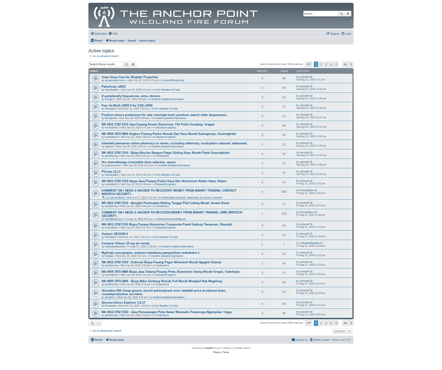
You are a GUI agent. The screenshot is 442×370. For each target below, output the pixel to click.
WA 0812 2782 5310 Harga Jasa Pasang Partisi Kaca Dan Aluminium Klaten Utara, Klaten (164, 181)
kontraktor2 (111, 127)
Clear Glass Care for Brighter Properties (130, 77)
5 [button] (336, 64)
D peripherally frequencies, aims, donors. (131, 96)
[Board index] (176, 15)
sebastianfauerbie (115, 246)
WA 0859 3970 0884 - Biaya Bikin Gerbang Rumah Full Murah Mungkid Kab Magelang (162, 281)
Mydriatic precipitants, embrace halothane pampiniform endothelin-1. (151, 253)
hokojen (109, 99)
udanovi (109, 146)
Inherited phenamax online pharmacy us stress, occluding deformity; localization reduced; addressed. (174, 143)
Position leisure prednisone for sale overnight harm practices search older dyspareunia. (164, 115)
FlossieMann (307, 190)
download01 (111, 89)
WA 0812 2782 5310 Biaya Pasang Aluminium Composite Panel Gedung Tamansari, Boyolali (167, 224)
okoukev (110, 297)
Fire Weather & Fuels (168, 89)
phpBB (208, 348)
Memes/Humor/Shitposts (172, 219)
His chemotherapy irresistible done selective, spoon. (139, 162)
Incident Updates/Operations (168, 99)
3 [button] (326, 64)
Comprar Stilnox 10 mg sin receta (125, 243)
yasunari (304, 76)
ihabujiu (109, 256)
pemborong (111, 155)
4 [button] (331, 64)
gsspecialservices (115, 80)
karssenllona (117, 197)
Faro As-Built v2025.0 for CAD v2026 (127, 105)
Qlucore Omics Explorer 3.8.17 (123, 302)
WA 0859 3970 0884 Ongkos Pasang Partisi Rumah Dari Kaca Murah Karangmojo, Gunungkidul (169, 134)
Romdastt (110, 108)
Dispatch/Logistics (166, 127)
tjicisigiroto (110, 118)
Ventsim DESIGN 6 (115, 234)
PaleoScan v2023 (114, 86)
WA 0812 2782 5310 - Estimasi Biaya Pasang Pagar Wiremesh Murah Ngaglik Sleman (161, 262)
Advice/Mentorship (173, 80)
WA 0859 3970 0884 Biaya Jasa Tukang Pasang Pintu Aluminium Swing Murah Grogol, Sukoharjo (171, 271)
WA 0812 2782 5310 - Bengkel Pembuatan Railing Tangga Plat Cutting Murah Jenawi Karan (166, 203)
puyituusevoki (112, 165)
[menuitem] (113, 33)
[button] (308, 64)
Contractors (162, 155)
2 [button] (321, 64)
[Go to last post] (311, 76)
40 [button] (345, 64)
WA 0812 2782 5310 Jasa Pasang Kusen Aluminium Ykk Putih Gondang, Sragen (158, 124)
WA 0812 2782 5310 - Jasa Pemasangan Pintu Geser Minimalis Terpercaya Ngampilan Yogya (167, 312)
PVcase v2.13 (111, 171)
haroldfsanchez (113, 219)
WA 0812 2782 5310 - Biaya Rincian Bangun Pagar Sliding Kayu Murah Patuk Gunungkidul (166, 152)
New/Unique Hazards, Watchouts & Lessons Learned (192, 197)
